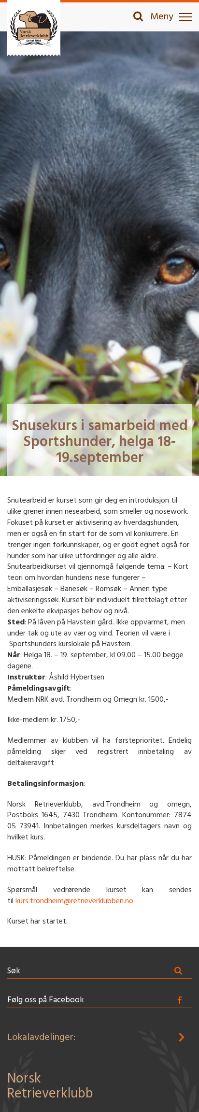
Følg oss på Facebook (45, 1000)
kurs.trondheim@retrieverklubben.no (74, 901)
